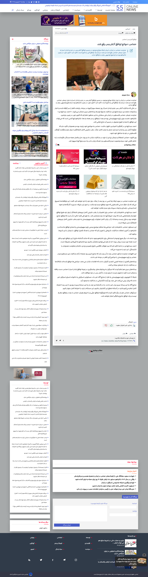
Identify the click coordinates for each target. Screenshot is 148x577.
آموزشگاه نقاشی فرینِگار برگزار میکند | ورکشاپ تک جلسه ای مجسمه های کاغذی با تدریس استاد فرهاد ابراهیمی (31, 199)
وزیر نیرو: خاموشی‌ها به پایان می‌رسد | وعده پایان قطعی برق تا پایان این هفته (30, 318)
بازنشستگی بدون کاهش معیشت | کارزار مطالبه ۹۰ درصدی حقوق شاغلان (29, 351)
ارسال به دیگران (129, 33)
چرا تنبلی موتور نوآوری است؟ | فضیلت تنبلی (35, 102)
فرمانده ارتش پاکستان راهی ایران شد (37, 255)
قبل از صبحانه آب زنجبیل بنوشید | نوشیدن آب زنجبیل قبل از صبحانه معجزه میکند (30, 269)
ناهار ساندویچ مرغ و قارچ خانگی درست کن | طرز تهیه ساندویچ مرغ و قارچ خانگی (126, 561)
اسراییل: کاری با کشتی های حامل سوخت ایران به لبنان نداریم (114, 486)
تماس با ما (126, 2)
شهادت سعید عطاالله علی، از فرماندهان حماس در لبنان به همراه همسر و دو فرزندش (104, 476)
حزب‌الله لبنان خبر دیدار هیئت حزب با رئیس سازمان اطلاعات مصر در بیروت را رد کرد (106, 489)
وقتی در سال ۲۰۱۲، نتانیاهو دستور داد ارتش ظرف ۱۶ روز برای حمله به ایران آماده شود (105, 479)
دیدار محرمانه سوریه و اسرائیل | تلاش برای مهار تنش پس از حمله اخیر (31, 310)
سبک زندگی (20, 10)
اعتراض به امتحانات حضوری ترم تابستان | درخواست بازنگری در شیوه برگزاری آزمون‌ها (30, 343)
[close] (144, 555)
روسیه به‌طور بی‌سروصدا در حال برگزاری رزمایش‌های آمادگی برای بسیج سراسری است (30, 190)
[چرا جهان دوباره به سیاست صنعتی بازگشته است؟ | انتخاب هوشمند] (30, 87)
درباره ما (135, 2)
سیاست (77, 10)
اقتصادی (89, 10)
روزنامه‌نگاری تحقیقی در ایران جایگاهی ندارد (35, 43)
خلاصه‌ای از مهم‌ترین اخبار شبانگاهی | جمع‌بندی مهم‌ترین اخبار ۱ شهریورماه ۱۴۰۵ (29, 294)
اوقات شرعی (116, 2)
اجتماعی (66, 10)
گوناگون (37, 10)
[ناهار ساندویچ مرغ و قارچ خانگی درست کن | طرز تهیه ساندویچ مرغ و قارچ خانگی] (141, 561)
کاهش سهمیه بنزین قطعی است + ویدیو (35, 250)
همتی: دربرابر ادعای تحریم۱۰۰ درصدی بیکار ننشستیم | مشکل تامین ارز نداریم (30, 215)
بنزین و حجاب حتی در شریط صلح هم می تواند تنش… (111, 541)
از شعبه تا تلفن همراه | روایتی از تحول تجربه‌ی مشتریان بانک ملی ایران (29, 360)
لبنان (124, 334)
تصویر (33, 549)
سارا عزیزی (126, 95)
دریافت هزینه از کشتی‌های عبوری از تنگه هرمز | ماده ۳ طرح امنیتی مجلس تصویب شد (31, 302)
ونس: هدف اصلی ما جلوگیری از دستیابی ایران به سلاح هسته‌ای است (29, 232)
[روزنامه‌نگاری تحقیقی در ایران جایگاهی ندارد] (30, 57)
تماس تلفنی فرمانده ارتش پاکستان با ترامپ (35, 184)
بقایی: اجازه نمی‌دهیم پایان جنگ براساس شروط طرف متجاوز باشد (91, 5)
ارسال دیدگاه (67, 525)
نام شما (134, 503)
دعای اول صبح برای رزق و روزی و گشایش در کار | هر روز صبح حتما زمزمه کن (29, 286)
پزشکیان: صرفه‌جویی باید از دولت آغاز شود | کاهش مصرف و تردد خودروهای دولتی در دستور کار (29, 327)
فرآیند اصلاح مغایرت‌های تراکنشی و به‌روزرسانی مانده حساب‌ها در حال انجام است (30, 261)
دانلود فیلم (43, 528)
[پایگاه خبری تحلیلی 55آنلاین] (127, 8)
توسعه (100, 10)
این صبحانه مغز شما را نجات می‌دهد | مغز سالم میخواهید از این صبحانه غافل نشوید (30, 277)
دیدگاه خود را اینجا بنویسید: (98, 503)
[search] (13, 10)
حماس (131, 334)
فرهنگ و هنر (56, 10)
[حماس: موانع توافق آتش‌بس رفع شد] (60, 340)
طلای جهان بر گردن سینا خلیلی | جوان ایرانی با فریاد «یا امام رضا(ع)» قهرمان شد (31, 335)
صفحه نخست (110, 10)
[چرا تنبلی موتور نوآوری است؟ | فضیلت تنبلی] (30, 116)
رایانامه (135, 511)
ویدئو (29, 10)
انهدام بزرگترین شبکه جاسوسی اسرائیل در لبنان (118, 482)
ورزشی (46, 10)
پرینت (120, 33)
